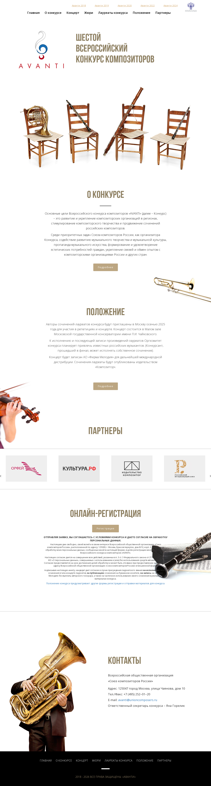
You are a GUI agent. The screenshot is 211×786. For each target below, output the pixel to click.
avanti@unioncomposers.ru (137, 700)
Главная (33, 13)
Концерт (72, 13)
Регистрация (105, 528)
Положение (141, 13)
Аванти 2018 (79, 5)
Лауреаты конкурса (113, 13)
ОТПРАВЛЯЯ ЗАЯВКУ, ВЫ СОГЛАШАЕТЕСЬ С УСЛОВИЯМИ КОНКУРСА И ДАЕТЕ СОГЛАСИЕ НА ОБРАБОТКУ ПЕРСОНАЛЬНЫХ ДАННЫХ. (105, 539)
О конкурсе (53, 13)
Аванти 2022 (148, 5)
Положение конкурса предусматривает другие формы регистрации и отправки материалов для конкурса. (105, 583)
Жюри (88, 13)
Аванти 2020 (125, 5)
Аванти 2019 (102, 5)
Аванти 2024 (171, 5)
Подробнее (105, 267)
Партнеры (163, 13)
